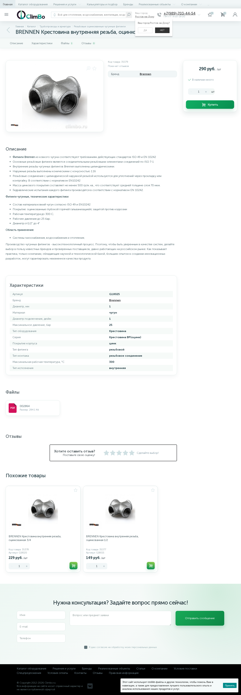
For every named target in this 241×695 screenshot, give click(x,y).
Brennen (145, 74)
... (208, 4)
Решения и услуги (64, 4)
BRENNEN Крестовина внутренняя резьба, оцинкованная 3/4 (35, 538)
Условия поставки (185, 668)
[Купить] (73, 565)
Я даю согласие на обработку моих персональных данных (123, 647)
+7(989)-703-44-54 (179, 13)
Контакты (80, 673)
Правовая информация (123, 673)
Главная (8, 4)
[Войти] (235, 14)
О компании (189, 4)
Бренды (128, 4)
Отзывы (98, 673)
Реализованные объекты (155, 4)
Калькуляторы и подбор (102, 4)
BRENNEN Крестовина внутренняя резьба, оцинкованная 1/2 (112, 538)
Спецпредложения (29, 673)
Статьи (140, 668)
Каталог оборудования (33, 4)
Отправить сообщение (200, 618)
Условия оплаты (57, 673)
